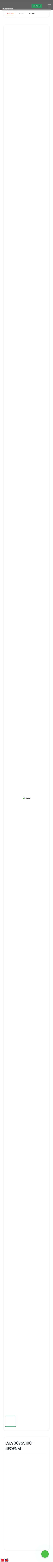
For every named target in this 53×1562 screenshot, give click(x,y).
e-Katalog (37, 6)
